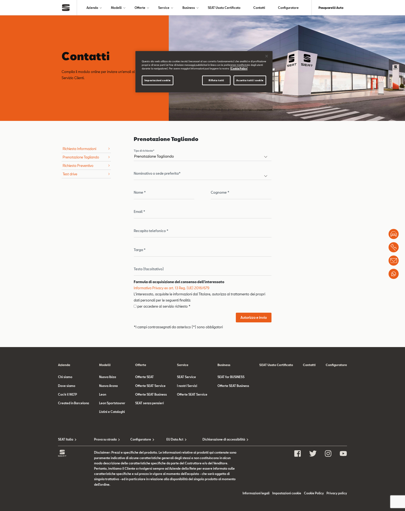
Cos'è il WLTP (67, 394)
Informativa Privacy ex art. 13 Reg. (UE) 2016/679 (171, 288)
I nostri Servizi (187, 386)
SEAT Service (186, 377)
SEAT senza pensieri (149, 403)
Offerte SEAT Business (151, 394)
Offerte (140, 7)
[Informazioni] (394, 261)
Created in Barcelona (73, 403)
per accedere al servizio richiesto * (163, 306)
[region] (204, 71)
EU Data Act (174, 439)
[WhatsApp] (394, 274)
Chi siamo (65, 377)
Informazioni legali (256, 493)
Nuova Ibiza (107, 377)
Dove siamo (66, 386)
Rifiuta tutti (216, 80)
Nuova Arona (108, 386)
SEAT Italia (65, 439)
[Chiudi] (266, 56)
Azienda (92, 7)
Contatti (259, 7)
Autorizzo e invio (253, 317)
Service (163, 7)
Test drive (70, 174)
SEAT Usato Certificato (224, 7)
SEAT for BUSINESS (230, 377)
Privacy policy (337, 493)
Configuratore (288, 7)
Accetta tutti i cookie (249, 80)
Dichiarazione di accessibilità (220, 439)
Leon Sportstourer (112, 403)
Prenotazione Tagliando (81, 157)
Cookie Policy (314, 493)
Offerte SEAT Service (150, 386)
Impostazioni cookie (157, 80)
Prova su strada (105, 439)
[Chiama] (394, 247)
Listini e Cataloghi (112, 412)
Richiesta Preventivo (78, 166)
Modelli (116, 7)
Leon (102, 394)
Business (188, 7)
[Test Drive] (394, 234)
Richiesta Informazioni (79, 149)
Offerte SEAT (144, 377)
